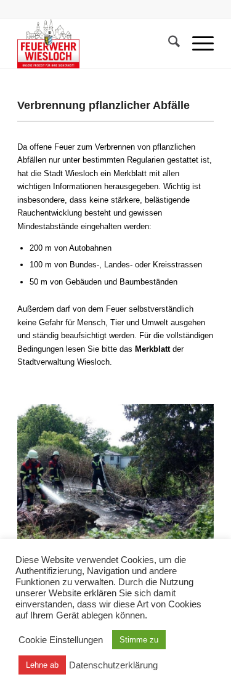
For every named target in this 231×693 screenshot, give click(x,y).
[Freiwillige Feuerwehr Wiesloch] (95, 43)
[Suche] (168, 43)
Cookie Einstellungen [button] (60, 640)
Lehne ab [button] (42, 665)
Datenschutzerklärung (113, 665)
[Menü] (197, 43)
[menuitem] (168, 43)
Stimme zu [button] (139, 639)
